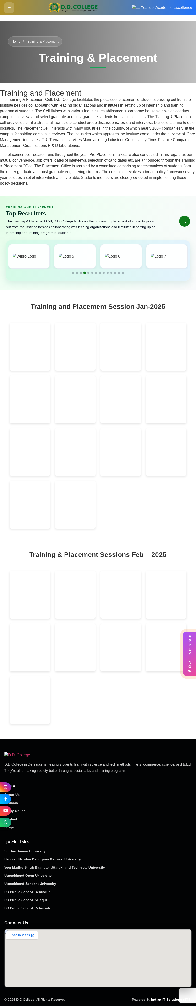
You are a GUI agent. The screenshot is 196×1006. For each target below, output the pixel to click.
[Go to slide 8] (100, 273)
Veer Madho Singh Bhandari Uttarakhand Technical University (54, 867)
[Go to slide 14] (123, 273)
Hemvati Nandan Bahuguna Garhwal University (42, 859)
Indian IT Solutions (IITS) (171, 999)
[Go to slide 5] (88, 273)
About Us (12, 795)
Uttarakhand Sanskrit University (30, 884)
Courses (11, 803)
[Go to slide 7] (96, 273)
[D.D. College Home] (73, 7)
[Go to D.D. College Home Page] (39, 755)
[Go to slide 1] (73, 273)
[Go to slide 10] (108, 273)
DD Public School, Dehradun (27, 892)
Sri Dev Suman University (24, 851)
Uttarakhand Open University (28, 875)
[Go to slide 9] (104, 273)
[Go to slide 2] (77, 273)
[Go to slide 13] (119, 273)
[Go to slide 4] (85, 273)
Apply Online (15, 811)
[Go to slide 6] (92, 273)
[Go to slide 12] (115, 273)
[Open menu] (9, 7)
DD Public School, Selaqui (25, 900)
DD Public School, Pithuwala (27, 908)
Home (16, 41)
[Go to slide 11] (111, 273)
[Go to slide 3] (81, 273)
